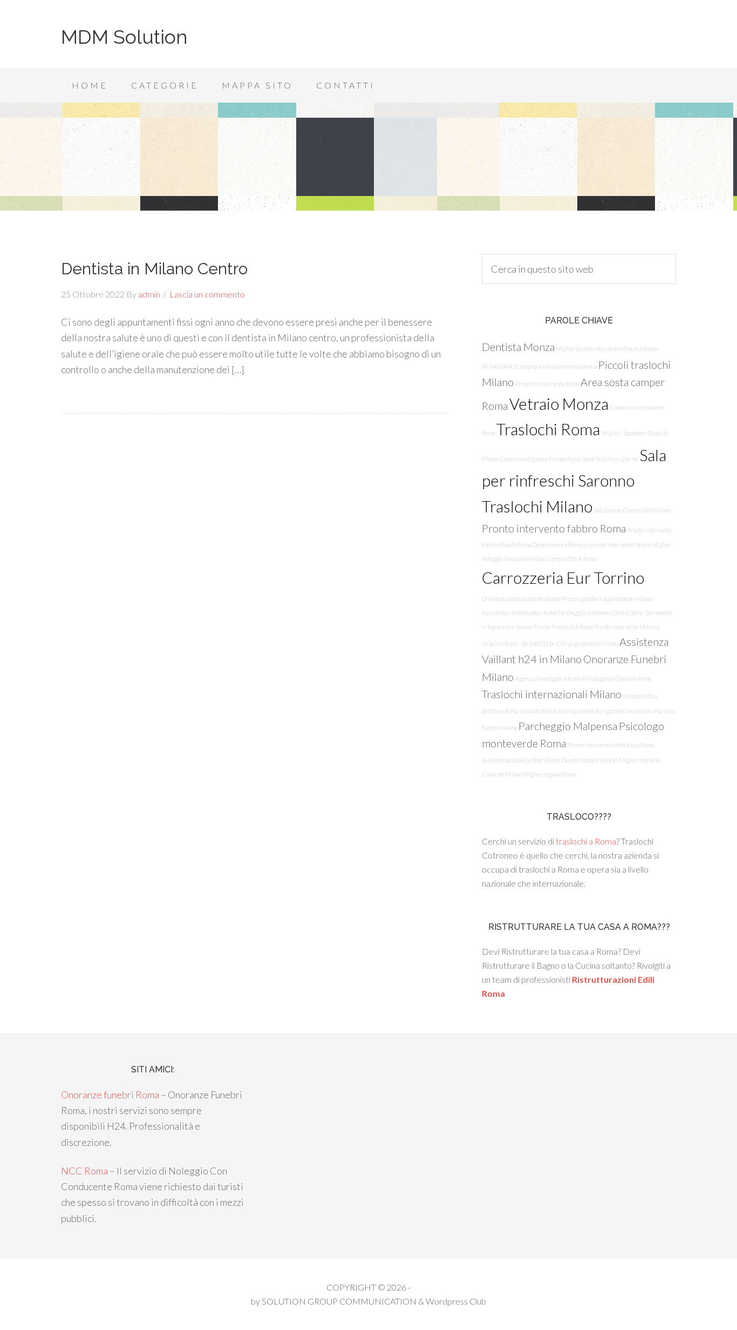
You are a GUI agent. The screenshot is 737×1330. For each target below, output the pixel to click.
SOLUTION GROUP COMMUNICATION (339, 1301)
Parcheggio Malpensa (567, 725)
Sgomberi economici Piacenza (639, 710)
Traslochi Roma (548, 429)
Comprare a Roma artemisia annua (557, 366)
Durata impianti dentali (589, 760)
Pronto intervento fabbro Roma (554, 528)
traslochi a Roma (586, 841)
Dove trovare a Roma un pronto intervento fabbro (592, 544)
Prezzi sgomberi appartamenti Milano (607, 598)
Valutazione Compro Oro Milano (632, 510)
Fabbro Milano (499, 727)
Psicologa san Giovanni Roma (616, 678)
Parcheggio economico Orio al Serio (600, 612)
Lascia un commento (207, 294)
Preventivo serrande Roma (547, 383)
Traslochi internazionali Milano (552, 693)
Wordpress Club (456, 1301)
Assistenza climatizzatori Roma (519, 612)
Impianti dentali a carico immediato (561, 710)
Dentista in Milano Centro (154, 268)
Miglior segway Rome (549, 774)
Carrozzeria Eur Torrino (563, 577)
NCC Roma (84, 1171)
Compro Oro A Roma (571, 558)
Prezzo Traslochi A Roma (563, 626)
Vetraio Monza (559, 403)
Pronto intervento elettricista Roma (610, 744)
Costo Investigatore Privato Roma (540, 458)
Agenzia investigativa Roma (548, 678)
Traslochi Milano (537, 506)
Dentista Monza (518, 346)
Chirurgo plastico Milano (587, 643)
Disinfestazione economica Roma (521, 598)
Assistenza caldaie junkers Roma (521, 760)
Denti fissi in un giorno (610, 458)
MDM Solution (124, 36)
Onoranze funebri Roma (110, 1095)
